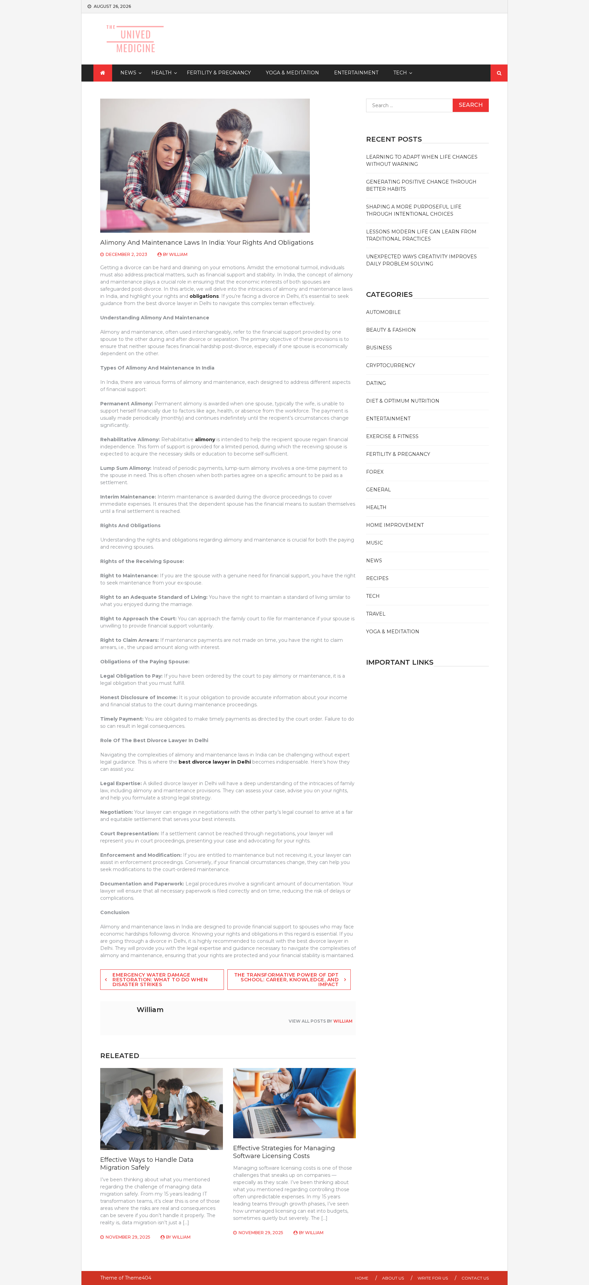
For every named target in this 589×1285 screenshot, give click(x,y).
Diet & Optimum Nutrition (402, 401)
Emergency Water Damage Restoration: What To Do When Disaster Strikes (160, 979)
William (178, 254)
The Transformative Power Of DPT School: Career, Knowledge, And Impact (286, 979)
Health (161, 73)
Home (361, 1278)
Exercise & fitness (392, 436)
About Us (393, 1278)
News (128, 73)
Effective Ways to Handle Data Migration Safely (147, 1163)
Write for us (433, 1278)
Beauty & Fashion (391, 330)
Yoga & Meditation (292, 73)
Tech (400, 73)
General (378, 490)
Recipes (377, 578)
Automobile (383, 312)
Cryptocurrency (390, 365)
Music (374, 543)
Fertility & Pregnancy (219, 73)
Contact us (475, 1278)
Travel (376, 614)
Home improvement (395, 525)
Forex (374, 472)
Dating (376, 383)
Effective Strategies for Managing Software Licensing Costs (284, 1152)
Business (379, 348)
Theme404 (138, 1278)
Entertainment (356, 73)
